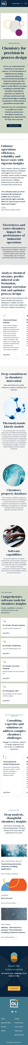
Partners (4, 1027)
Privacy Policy (19, 1023)
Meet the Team (6, 1023)
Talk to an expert (14, 125)
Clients (3, 1031)
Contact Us (14, 988)
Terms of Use (19, 1027)
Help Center (18, 1031)
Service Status (19, 1035)
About (3, 1019)
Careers (17, 1019)
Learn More (6, 354)
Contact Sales (16, 3)
